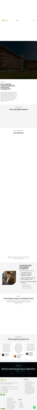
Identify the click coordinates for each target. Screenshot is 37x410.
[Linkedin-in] (4, 394)
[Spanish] (4, 408)
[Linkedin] (34, 20)
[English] (1, 408)
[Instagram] (1, 394)
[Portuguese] (3, 408)
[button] (17, 20)
